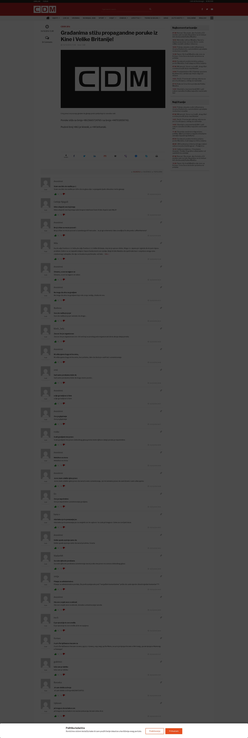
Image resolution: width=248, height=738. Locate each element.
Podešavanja (154, 731)
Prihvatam (174, 731)
